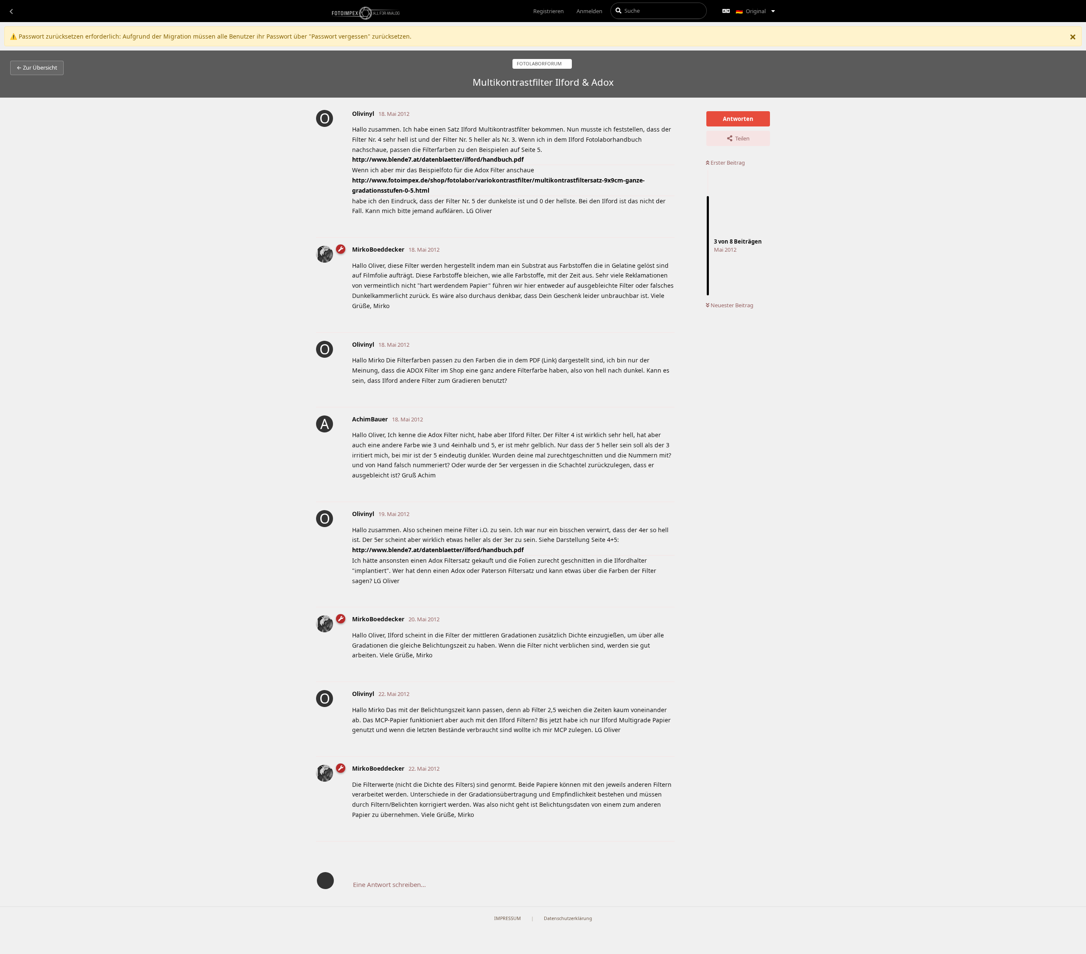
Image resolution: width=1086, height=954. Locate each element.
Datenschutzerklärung (568, 918)
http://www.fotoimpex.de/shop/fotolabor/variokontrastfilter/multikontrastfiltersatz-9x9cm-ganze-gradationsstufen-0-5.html (498, 185)
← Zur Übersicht (37, 67)
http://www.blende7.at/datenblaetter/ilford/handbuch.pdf (437, 159)
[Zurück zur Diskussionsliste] (11, 11)
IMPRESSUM (507, 918)
